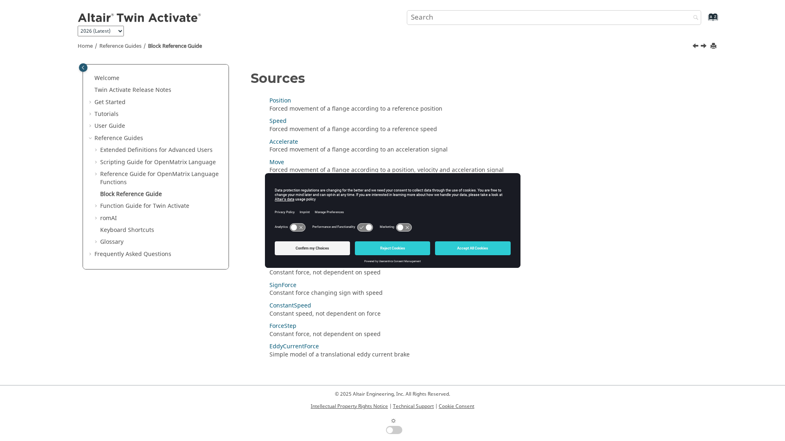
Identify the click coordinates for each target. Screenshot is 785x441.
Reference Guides (120, 46)
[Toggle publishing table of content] (83, 67)
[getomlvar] (696, 47)
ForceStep (282, 326)
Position (280, 100)
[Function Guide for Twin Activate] (704, 47)
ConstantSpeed (290, 305)
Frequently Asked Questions (132, 254)
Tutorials (106, 114)
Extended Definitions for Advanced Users (156, 150)
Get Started (110, 102)
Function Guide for (144, 206)
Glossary (111, 242)
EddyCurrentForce (294, 346)
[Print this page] (714, 46)
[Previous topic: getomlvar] (696, 47)
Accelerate (283, 142)
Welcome (106, 78)
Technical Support (413, 406)
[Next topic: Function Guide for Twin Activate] (704, 47)
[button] (91, 78)
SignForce (282, 285)
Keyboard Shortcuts (127, 230)
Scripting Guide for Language (158, 162)
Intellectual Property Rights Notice (349, 406)
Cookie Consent (456, 406)
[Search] (693, 18)
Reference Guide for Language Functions (159, 178)
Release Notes (132, 90)
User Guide (109, 126)
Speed (278, 121)
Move (276, 162)
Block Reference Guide (175, 46)
